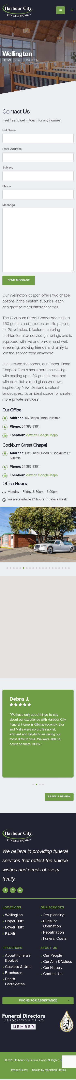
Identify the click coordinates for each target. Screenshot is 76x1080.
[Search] (72, 10)
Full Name (9, 130)
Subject (7, 167)
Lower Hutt (14, 927)
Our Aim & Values (57, 962)
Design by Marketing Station (49, 1070)
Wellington (14, 915)
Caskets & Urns (18, 967)
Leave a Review (59, 797)
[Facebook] (5, 890)
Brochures (13, 973)
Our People (52, 956)
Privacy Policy (19, 1070)
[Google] (20, 890)
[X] (13, 890)
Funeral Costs (55, 939)
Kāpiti (10, 933)
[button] (7, 568)
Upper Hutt (14, 921)
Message (8, 205)
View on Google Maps (42, 435)
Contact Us (53, 974)
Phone (6, 186)
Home (7, 60)
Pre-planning (53, 915)
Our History (52, 968)
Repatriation (53, 932)
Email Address (12, 149)
